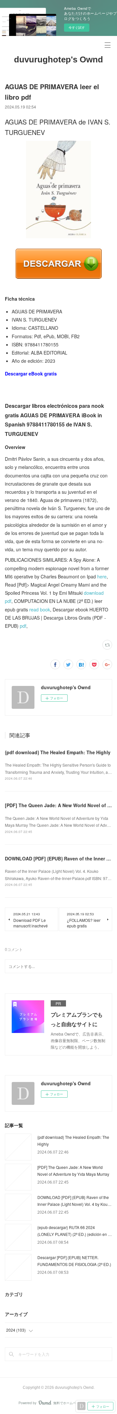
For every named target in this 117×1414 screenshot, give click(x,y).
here (102, 576)
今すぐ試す (77, 27)
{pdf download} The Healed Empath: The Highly (57, 752)
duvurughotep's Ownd (58, 59)
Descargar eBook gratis (31, 373)
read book (39, 609)
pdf (23, 626)
